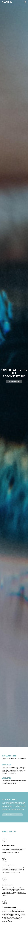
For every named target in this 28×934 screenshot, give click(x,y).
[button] (25, 2)
